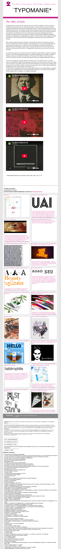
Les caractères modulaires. (9, 537)
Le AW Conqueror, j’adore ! (10, 536)
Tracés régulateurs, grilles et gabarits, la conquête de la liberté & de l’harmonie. (21, 521)
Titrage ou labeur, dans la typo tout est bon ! (14, 540)
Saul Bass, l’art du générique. (10, 480)
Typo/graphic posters (8, 461)
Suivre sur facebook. (10, 441)
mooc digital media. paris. (10, 475)
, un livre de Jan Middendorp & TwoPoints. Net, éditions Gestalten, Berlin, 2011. (30, 543)
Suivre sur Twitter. (10, 444)
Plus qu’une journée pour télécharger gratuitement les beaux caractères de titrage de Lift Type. (24, 496)
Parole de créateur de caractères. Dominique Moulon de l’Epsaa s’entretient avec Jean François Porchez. (26, 466)
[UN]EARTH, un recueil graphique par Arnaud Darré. (15, 489)
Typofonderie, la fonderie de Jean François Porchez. (15, 510)
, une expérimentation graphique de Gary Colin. (18, 504)
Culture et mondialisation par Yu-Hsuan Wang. (18, 494)
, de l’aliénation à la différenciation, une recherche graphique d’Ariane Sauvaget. (23, 503)
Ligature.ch (6, 477)
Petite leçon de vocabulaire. (10, 541)
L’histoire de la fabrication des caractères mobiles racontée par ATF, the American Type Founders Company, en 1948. (29, 484)
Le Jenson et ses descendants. (10, 514)
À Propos (23, 4)
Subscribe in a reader (8, 450)
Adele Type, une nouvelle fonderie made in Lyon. (14, 460)
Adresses (54, 4)
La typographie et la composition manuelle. (13, 515)
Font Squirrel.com (37, 191)
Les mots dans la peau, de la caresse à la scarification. (16, 527)
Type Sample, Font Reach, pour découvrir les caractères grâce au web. (19, 465)
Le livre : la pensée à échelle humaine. (12, 525)
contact (16, 416)
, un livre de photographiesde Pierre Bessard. (14, 524)
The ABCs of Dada (15, 22)
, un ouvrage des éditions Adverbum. (23, 505)
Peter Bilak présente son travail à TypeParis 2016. (15, 469)
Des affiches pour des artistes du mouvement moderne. (16, 535)
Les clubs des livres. (8, 533)
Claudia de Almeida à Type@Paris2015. (12, 493)
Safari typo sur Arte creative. (10, 468)
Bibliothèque (47, 4)
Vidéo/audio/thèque (38, 4)
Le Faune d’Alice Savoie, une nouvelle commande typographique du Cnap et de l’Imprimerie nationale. (26, 456)
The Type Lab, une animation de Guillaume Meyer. (15, 462)
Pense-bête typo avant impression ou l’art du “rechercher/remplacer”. (19, 520)
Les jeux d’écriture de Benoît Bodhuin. (12, 474)
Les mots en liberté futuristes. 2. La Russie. (13, 545)
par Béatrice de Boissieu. (14, 518)
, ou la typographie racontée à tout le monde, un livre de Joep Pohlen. (24, 506)
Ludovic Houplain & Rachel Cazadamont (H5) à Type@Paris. (17, 497)
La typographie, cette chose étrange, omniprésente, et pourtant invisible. (20, 547)
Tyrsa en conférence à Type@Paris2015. (12, 498)
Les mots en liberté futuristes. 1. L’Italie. (13, 546)
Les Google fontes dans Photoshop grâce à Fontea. (15, 473)
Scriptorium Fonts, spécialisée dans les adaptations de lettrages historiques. (20, 478)
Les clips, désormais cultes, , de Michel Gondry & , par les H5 (22, 529)
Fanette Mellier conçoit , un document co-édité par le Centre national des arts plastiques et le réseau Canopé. (30, 490)
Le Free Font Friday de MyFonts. (11, 471)
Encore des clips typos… (9, 481)
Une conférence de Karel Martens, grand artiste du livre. (16, 467)
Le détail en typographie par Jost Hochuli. (13, 485)
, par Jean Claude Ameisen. (12, 499)
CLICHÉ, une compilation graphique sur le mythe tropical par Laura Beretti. (20, 486)
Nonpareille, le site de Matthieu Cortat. (12, 512)
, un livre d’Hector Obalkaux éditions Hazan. (11, 531)
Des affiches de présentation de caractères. (13, 509)
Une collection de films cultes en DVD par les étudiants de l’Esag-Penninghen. (21, 492)
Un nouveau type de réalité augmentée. (12, 479)
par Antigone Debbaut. (16, 516)
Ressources (29, 4)
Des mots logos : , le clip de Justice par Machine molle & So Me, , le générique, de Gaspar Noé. (28, 528)
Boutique (18, 4)
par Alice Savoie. (12, 483)
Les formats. (6, 522)
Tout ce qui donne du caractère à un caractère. (14, 539)
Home (13, 4)
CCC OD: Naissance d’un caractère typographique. (15, 459)
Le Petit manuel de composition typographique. (14, 454)
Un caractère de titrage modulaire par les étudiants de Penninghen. (18, 464)
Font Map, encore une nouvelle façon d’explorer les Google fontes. (18, 458)
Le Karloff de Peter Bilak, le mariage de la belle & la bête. (16, 511)
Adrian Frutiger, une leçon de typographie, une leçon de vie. (17, 487)
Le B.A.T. (6, 517)
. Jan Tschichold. (26, 534)
